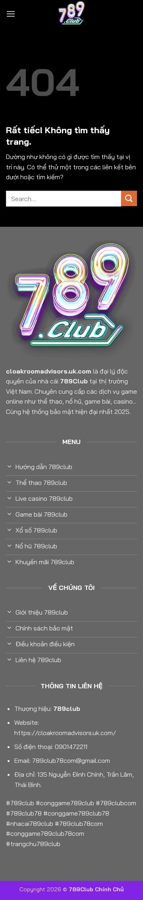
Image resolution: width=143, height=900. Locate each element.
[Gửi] (129, 198)
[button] (10, 13)
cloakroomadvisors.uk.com (48, 371)
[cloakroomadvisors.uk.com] (71, 14)
